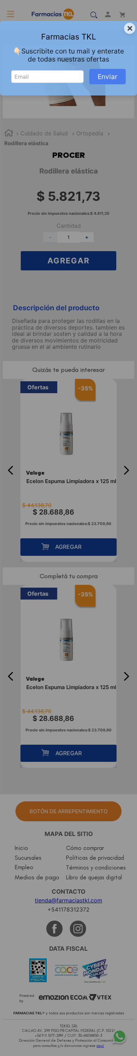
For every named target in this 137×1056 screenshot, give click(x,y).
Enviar (107, 76)
